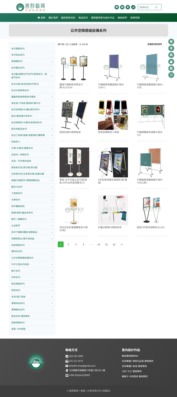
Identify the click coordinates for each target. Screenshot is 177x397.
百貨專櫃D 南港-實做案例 (134, 366)
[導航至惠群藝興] (128, 7)
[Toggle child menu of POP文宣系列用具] (52, 264)
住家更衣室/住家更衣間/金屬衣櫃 (27, 173)
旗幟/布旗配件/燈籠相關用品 (25, 180)
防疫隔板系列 (18, 245)
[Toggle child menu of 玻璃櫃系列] (52, 61)
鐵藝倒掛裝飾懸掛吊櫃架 (23, 96)
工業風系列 (16, 193)
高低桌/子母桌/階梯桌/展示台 (25, 103)
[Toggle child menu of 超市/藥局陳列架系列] (52, 116)
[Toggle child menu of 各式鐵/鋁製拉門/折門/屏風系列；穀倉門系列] (52, 76)
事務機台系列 (18, 309)
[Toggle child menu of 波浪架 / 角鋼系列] (52, 154)
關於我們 (53, 17)
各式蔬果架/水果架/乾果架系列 (26, 122)
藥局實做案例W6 (130, 355)
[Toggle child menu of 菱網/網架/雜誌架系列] (52, 213)
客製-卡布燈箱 (18, 328)
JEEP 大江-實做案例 (132, 371)
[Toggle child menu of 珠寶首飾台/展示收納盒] (52, 238)
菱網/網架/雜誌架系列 (22, 212)
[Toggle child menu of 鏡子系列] (52, 271)
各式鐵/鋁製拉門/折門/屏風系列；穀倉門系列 (29, 75)
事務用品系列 (18, 303)
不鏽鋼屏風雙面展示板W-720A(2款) (150, 181)
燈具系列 (15, 290)
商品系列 (83, 17)
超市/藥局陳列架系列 (21, 115)
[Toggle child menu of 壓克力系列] (52, 187)
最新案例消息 (68, 17)
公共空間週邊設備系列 (22, 257)
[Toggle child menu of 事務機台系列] (52, 310)
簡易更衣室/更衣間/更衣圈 (24, 167)
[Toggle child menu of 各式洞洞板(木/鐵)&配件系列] (52, 109)
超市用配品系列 (19, 128)
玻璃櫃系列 (16, 61)
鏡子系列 (15, 270)
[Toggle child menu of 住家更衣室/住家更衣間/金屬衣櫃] (52, 174)
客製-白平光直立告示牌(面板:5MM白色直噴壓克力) (73, 181)
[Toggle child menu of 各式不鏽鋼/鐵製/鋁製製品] (52, 232)
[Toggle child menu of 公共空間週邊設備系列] (52, 258)
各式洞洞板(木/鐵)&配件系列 (25, 109)
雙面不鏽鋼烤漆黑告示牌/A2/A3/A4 (71, 86)
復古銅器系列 (18, 283)
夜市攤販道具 (18, 206)
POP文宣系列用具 (20, 264)
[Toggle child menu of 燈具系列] (52, 290)
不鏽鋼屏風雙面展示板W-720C (150, 86)
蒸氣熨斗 (15, 141)
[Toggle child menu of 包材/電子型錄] (52, 296)
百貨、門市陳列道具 (21, 160)
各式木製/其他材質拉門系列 (25, 84)
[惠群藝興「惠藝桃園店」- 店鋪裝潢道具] (116, 7)
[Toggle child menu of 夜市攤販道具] (52, 206)
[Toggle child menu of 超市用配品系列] (52, 129)
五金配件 (15, 225)
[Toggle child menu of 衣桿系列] (52, 200)
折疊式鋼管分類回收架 (110, 227)
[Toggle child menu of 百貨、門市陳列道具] (52, 161)
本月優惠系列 (18, 48)
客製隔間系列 (18, 322)
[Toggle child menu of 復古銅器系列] (52, 284)
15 (106, 244)
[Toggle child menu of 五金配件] (52, 226)
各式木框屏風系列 (20, 90)
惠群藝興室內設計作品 (102, 17)
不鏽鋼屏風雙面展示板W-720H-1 (111, 86)
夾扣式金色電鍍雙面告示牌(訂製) (73, 229)
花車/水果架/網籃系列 (22, 148)
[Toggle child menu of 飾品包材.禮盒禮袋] (52, 316)
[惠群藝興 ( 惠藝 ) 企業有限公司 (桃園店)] (36, 362)
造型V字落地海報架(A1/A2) (151, 227)
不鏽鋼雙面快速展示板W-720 (150, 133)
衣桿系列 (15, 199)
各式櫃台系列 (18, 67)
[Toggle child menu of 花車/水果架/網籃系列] (52, 148)
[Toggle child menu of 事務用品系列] (52, 303)
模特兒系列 (16, 251)
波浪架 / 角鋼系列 (20, 154)
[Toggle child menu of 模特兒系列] (52, 251)
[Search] (156, 7)
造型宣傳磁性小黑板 (108, 132)
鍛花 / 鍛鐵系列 (19, 219)
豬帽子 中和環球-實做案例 (135, 376)
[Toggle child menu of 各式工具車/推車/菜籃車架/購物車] (52, 135)
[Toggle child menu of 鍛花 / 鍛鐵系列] (52, 219)
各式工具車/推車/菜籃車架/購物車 (28, 135)
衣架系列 (15, 277)
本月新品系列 (18, 54)
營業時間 (135, 17)
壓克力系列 (16, 186)
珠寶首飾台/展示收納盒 (22, 238)
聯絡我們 (122, 17)
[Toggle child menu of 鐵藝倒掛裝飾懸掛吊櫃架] (52, 97)
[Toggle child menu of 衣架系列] (52, 277)
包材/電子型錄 (18, 296)
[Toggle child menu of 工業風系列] (52, 193)
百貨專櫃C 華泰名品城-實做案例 (137, 361)
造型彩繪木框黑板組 (70, 132)
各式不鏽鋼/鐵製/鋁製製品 (24, 232)
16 (114, 244)
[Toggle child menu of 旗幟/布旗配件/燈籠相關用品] (52, 180)
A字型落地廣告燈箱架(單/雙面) (112, 181)
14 (98, 244)
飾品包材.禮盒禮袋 (20, 316)
